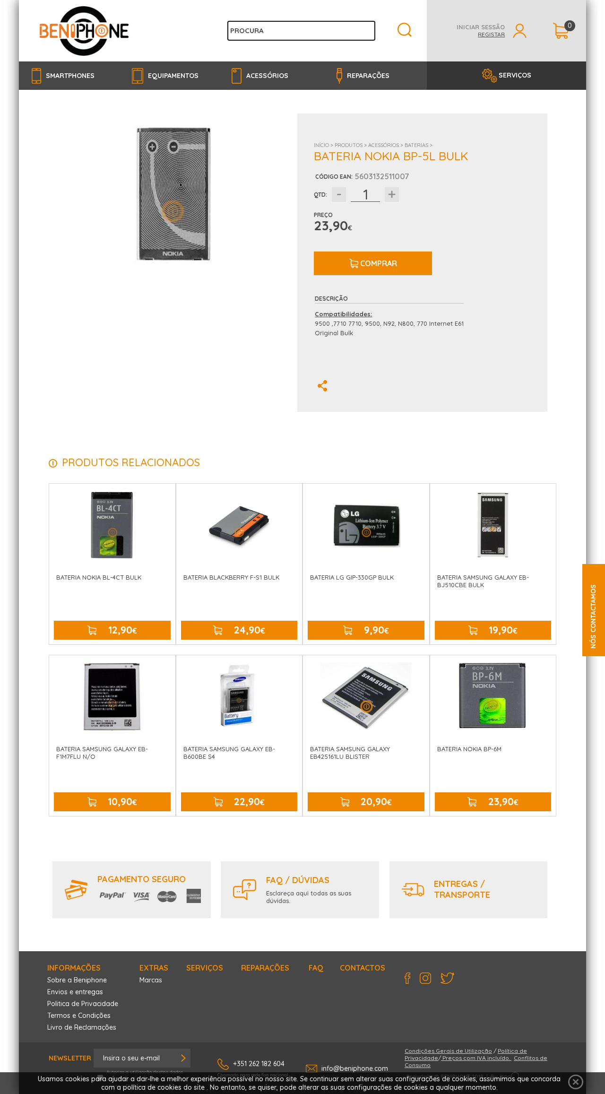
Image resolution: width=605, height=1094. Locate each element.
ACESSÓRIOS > (386, 145)
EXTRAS (153, 967)
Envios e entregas (75, 992)
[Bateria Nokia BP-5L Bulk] (172, 193)
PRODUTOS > (351, 145)
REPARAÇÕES (265, 967)
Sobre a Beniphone (77, 980)
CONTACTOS (362, 967)
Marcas (150, 980)
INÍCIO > (324, 145)
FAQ (316, 967)
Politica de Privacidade (82, 1003)
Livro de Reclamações (81, 1027)
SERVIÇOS (515, 75)
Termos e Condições (79, 1015)
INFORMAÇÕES (74, 967)
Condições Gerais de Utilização (448, 1050)
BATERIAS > (418, 145)
